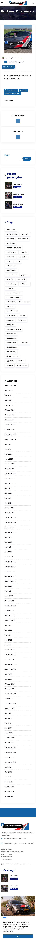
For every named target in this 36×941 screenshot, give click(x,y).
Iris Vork (18, 261)
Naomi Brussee (11, 315)
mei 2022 (8, 591)
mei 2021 (8, 635)
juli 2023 (8, 537)
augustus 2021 (10, 620)
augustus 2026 (10, 386)
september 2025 (10, 434)
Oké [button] (18, 936)
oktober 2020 (9, 659)
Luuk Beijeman (24, 284)
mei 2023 (8, 547)
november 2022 (10, 566)
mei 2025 (8, 449)
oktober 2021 (9, 611)
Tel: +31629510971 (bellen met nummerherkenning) (19, 843)
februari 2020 (10, 684)
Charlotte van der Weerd (14, 248)
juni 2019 (8, 718)
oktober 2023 (9, 527)
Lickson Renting (11, 284)
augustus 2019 (10, 708)
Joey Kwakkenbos (12, 275)
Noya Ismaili (10, 320)
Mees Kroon (10, 306)
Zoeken (7, 155)
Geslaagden (10, 16)
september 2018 (10, 762)
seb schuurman (11, 343)
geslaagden (23, 90)
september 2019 (10, 703)
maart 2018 (9, 782)
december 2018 (10, 747)
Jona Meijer (10, 279)
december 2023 (10, 518)
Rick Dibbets (10, 324)
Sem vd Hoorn (24, 343)
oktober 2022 (9, 571)
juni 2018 (8, 772)
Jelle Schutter (11, 266)
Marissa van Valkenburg (13, 297)
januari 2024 (9, 513)
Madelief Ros (10, 288)
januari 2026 (9, 415)
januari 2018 (9, 792)
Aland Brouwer (11, 229)
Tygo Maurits (10, 361)
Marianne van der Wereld (14, 293)
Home (2, 16)
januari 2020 (9, 689)
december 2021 (10, 606)
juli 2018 (8, 767)
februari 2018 (9, 787)
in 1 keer (9, 261)
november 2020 (10, 655)
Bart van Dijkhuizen (11, 90)
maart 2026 (9, 405)
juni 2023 (8, 542)
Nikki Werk (22, 315)
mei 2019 (8, 723)
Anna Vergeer (18, 204)
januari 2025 (9, 469)
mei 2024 (8, 498)
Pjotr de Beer (22, 320)
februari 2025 (9, 464)
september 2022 (10, 576)
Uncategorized (19, 62)
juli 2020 (8, 674)
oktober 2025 (9, 430)
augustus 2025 (10, 439)
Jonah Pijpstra (18, 194)
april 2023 (8, 552)
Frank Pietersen (11, 252)
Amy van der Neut (12, 234)
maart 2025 (9, 459)
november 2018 (10, 752)
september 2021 (10, 615)
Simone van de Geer (12, 356)
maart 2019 (9, 733)
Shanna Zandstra (12, 347)
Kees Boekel (21, 279)
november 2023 (10, 522)
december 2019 (10, 694)
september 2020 (10, 664)
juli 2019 (8, 713)
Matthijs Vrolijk (11, 302)
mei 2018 (8, 777)
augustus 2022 (10, 581)
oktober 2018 (9, 757)
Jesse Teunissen (11, 270)
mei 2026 (8, 395)
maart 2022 (9, 596)
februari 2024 (10, 508)
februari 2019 (9, 738)
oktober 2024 (9, 478)
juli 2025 (8, 444)
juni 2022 (8, 586)
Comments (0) (8, 100)
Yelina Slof (10, 365)
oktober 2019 (9, 699)
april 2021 (8, 640)
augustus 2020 (10, 669)
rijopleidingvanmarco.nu (12, 93)
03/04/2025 (9, 67)
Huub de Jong (22, 257)
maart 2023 (9, 557)
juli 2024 (8, 488)
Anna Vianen (25, 234)
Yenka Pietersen (22, 365)
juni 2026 (8, 390)
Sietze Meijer (17, 184)
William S (21, 361)
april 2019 (8, 728)
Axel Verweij (10, 238)
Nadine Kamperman (12, 311)
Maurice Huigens (24, 302)
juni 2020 (8, 679)
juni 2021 (8, 630)
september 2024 (10, 483)
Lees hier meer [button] (8, 931)
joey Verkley (25, 275)
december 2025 (10, 420)
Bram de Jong (11, 243)
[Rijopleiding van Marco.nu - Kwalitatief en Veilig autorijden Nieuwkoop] (18, 3)
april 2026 (8, 400)
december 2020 (10, 650)
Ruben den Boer (11, 333)
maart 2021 (9, 645)
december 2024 (10, 474)
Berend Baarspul (23, 238)
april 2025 (8, 454)
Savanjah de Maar (12, 338)
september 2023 (10, 532)
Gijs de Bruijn (10, 257)
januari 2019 (9, 743)
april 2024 (8, 503)
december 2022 (10, 562)
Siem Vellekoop (11, 352)
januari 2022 (9, 601)
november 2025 (10, 425)
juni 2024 (8, 493)
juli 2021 (8, 625)
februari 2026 (10, 410)
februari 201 (9, 796)
